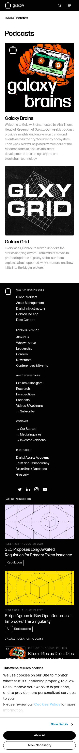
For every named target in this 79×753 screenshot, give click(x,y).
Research (23, 389)
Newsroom (23, 360)
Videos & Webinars (29, 406)
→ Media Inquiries (29, 435)
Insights (9, 17)
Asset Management (30, 303)
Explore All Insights (29, 383)
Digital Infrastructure (30, 309)
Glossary (22, 475)
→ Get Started (26, 429)
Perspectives (25, 394)
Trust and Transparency (32, 463)
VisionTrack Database (31, 469)
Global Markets (26, 297)
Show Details (59, 724)
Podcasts (23, 400)
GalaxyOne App (27, 314)
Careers (22, 354)
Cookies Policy (47, 704)
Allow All (39, 735)
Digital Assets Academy (32, 458)
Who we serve (26, 343)
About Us (22, 337)
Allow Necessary (39, 745)
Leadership (24, 349)
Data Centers (25, 320)
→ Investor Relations (31, 440)
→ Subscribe (25, 411)
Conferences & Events (32, 366)
